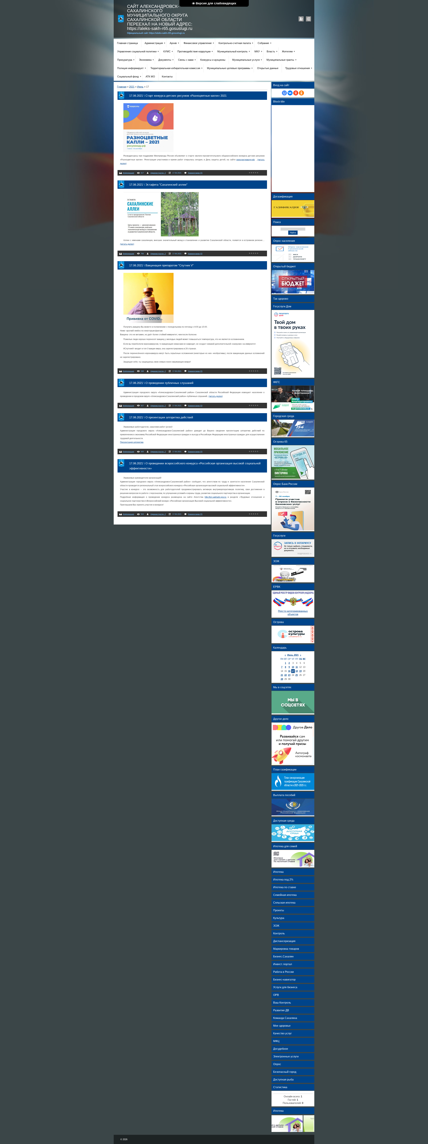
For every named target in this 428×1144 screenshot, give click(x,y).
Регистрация (301, 18)
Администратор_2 (158, 173)
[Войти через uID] (284, 92)
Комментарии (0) (195, 173)
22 (285, 675)
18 (296, 671)
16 (289, 671)
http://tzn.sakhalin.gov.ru (215, 497)
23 (289, 675)
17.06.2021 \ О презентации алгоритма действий (161, 417)
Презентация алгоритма (131, 442)
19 (300, 671)
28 (282, 679)
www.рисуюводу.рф (245, 160)
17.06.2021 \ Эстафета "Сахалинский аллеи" (158, 184)
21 (282, 675)
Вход (308, 18)
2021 (131, 86)
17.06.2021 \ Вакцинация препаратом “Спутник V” (161, 265)
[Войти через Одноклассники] (301, 92)
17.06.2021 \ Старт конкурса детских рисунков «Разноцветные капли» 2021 (178, 95)
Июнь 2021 (293, 655)
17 (293, 671)
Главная (121, 86)
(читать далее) (127, 244)
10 (293, 667)
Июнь (140, 86)
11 (297, 667)
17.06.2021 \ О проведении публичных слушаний (161, 383)
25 (296, 675)
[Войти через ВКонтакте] (290, 92)
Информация (128, 173)
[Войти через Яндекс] (295, 92)
